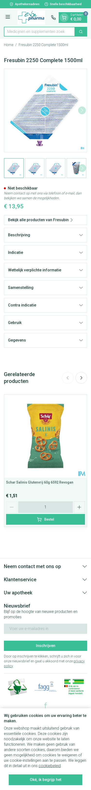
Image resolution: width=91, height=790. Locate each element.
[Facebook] (45, 705)
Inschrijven (45, 645)
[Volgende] (82, 110)
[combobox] (39, 32)
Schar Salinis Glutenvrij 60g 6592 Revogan (39, 482)
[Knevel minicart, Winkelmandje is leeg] (64, 17)
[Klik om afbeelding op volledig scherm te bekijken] (45, 110)
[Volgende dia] (81, 378)
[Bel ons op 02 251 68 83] (53, 17)
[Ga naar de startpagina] (31, 17)
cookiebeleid (50, 765)
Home (8, 45)
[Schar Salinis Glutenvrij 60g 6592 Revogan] (45, 436)
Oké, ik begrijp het (45, 779)
